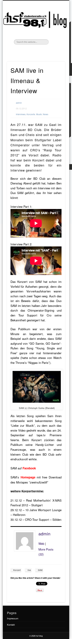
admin (19, 102)
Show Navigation (56, 31)
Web (41, 543)
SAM (40, 569)
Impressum (12, 618)
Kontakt (11, 624)
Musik (39, 114)
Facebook (32, 50)
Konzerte (31, 114)
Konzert (17, 569)
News (45, 114)
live (29, 569)
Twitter (39, 50)
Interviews (21, 114)
